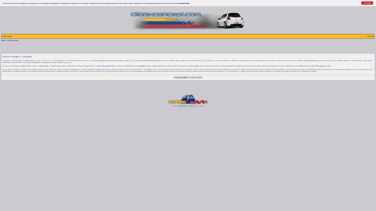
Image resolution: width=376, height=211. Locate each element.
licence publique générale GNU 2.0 (106, 66)
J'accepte (367, 3)
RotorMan (185, 106)
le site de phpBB (139, 66)
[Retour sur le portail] (188, 32)
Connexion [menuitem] (370, 36)
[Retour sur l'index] (188, 104)
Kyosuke (191, 106)
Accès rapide (8, 36)
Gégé (180, 106)
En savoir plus (183, 3)
